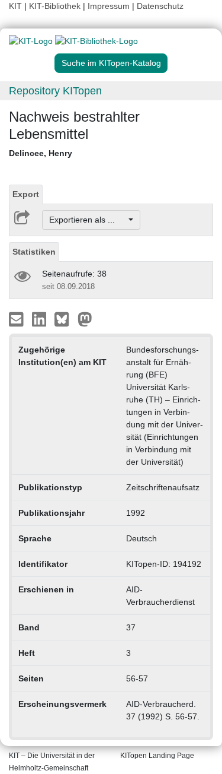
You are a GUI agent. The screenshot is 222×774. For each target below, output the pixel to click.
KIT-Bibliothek (56, 6)
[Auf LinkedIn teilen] (40, 318)
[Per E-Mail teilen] (17, 318)
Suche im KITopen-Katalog (111, 63)
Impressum (109, 6)
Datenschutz (160, 6)
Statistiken (34, 251)
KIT (15, 6)
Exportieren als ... (88, 219)
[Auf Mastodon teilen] (85, 318)
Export (25, 194)
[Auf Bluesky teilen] (64, 318)
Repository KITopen (55, 91)
